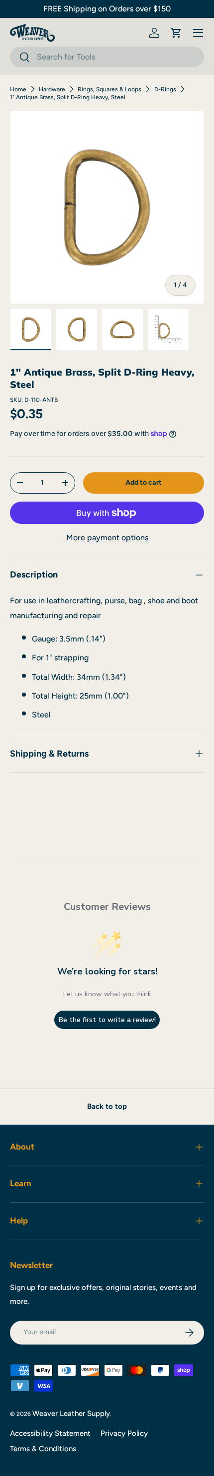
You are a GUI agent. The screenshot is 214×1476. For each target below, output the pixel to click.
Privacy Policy (124, 1433)
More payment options (107, 537)
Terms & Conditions (43, 1448)
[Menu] (198, 33)
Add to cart (143, 482)
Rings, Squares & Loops (109, 89)
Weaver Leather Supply (71, 1413)
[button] (176, 33)
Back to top (107, 1106)
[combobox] (107, 57)
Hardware (52, 89)
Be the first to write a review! (107, 1020)
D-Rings (165, 89)
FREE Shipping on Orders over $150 (107, 8)
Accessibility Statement (50, 1433)
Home (18, 89)
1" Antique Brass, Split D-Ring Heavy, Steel (67, 97)
